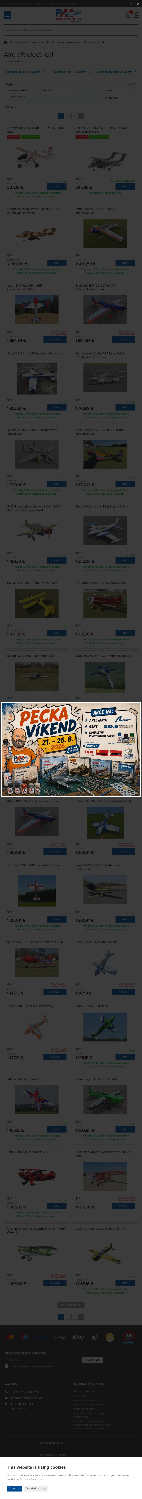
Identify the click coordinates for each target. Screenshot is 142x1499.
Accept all (15, 1488)
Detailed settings (36, 1488)
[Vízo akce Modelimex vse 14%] (71, 749)
